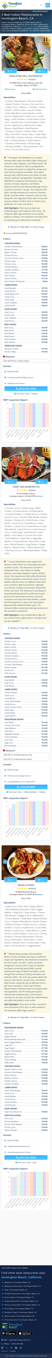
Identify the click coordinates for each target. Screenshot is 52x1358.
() (32, 79)
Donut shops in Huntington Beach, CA (19, 1297)
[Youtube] (16, 1347)
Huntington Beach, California (21, 1277)
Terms (13, 1351)
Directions (11, 89)
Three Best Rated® (25, 1356)
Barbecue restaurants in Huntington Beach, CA (22, 1286)
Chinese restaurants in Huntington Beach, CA (22, 1294)
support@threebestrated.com (20, 1340)
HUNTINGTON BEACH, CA (21, 11)
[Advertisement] (26, 1239)
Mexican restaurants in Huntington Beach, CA (22, 1305)
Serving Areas (41, 89)
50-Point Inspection (28, 26)
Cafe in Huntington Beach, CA (15, 1290)
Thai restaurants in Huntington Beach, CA (20, 1320)
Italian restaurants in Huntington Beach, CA (21, 1301)
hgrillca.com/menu (16, 383)
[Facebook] (2, 1347)
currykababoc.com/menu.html (21, 781)
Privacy (4, 1351)
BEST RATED (6, 11)
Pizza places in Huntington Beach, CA (18, 1308)
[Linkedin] (21, 1347)
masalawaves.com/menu (19, 1152)
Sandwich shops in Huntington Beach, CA (20, 1312)
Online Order (13, 371)
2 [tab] (23, 65)
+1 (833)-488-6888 (16, 1344)
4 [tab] (27, 65)
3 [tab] (25, 65)
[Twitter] (7, 1347)
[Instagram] (11, 1347)
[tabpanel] (26, 53)
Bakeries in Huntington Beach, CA (17, 1282)
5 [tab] (29, 65)
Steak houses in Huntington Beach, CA (19, 1316)
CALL (11, 71)
